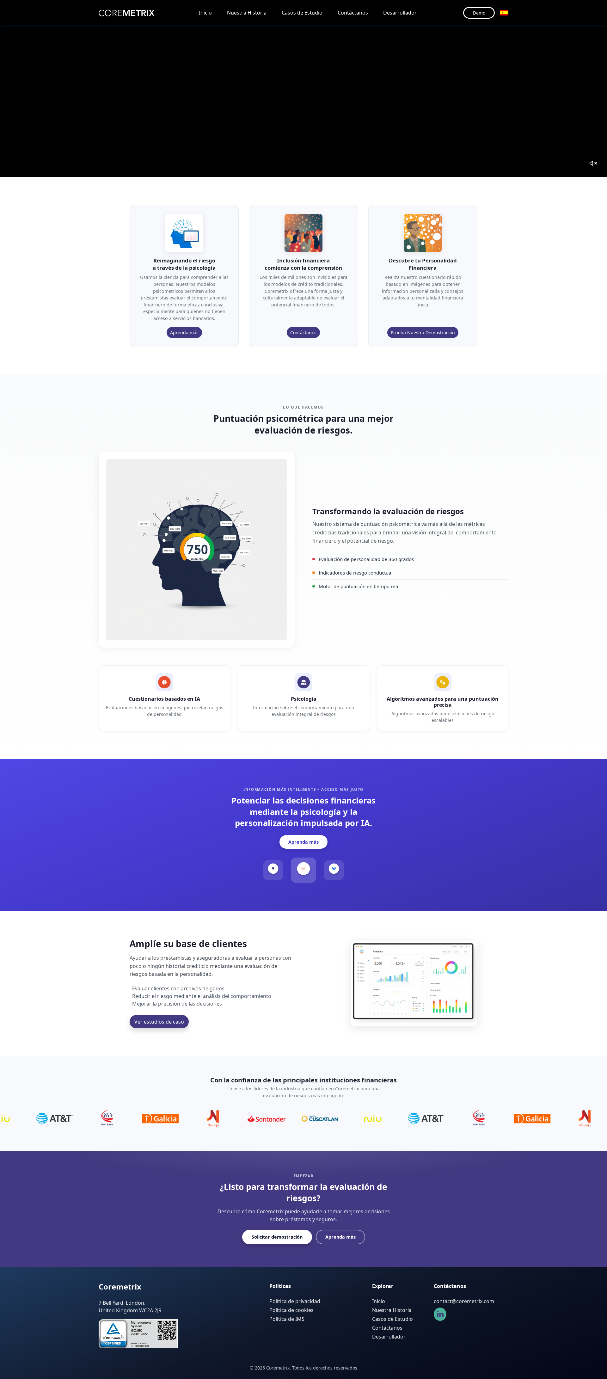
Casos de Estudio (302, 12)
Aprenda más (184, 332)
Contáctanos (353, 12)
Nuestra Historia (247, 12)
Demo (479, 13)
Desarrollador (400, 12)
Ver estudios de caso (159, 1021)
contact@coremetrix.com (464, 1301)
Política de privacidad (294, 1301)
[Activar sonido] (593, 163)
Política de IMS (286, 1318)
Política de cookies (291, 1310)
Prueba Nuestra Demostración (423, 332)
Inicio (205, 12)
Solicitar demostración (277, 1237)
